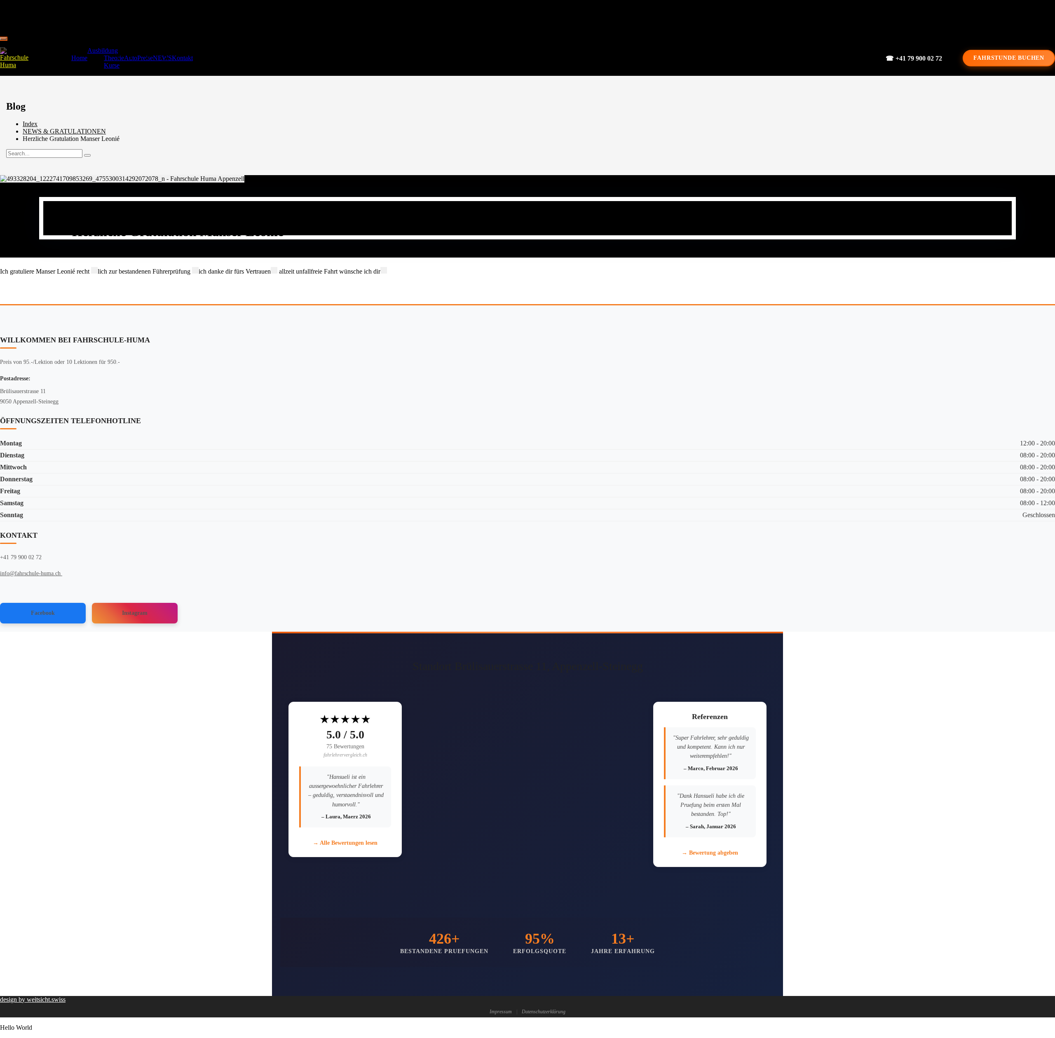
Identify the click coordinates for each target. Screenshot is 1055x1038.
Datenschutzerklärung (543, 1012)
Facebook (43, 613)
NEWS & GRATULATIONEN (64, 131)
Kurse (112, 65)
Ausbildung (102, 50)
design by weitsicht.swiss (33, 999)
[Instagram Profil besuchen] (550, 16)
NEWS (162, 57)
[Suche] (87, 155)
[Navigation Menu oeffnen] (3, 38)
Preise (145, 57)
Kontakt (182, 57)
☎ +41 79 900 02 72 (914, 58)
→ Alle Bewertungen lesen (345, 843)
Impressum (501, 1012)
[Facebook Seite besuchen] (522, 16)
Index (30, 123)
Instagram (135, 613)
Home (79, 57)
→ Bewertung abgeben (710, 853)
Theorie (114, 57)
